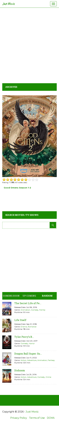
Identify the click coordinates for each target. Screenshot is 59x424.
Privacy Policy (18, 417)
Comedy (34, 310)
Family (42, 310)
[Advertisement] (29, 44)
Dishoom (19, 370)
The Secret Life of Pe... (27, 303)
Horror (32, 343)
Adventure (31, 360)
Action (23, 360)
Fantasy (51, 360)
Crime (48, 377)
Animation (25, 310)
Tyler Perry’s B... (24, 336)
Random (47, 295)
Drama (24, 326)
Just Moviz (8, 4)
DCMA (50, 417)
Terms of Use (37, 417)
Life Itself (20, 320)
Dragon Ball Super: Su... (28, 353)
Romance (32, 326)
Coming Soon (11, 295)
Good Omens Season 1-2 (17, 187)
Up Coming (29, 295)
